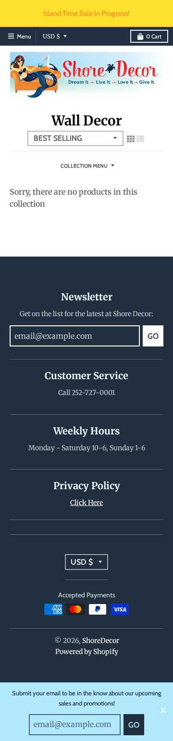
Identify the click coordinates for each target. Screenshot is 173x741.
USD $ (51, 36)
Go (133, 724)
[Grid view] (131, 139)
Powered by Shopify (86, 651)
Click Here (86, 502)
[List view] (140, 139)
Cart (153, 36)
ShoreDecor (100, 640)
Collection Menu (84, 165)
